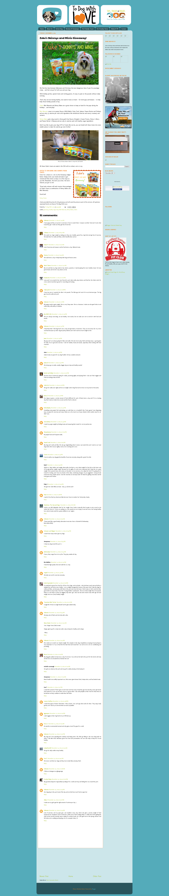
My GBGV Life (47, 314)
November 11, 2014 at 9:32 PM (54, 465)
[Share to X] (72, 207)
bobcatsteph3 (47, 408)
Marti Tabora (47, 265)
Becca (45, 654)
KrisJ (45, 494)
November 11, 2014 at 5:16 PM (55, 395)
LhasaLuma (47, 277)
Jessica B (46, 362)
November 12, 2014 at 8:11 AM (67, 505)
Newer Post (44, 876)
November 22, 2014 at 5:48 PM (60, 701)
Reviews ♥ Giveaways (72, 29)
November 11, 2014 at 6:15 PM (58, 442)
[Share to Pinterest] (75, 207)
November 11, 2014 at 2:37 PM (56, 326)
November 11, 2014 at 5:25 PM (58, 408)
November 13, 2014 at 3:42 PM (55, 572)
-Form (44, 198)
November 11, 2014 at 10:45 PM (55, 484)
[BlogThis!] (70, 207)
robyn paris (47, 290)
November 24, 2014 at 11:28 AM (57, 769)
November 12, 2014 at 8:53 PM (57, 541)
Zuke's (41, 105)
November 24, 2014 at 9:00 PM (56, 800)
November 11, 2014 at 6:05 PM (59, 432)
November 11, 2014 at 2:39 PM (54, 338)
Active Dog (59, 29)
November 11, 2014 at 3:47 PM (56, 362)
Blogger (94, 889)
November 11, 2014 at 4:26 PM (56, 385)
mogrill (46, 572)
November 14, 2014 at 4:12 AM (64, 602)
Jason (45, 338)
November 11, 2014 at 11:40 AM (56, 244)
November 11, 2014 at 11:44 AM (56, 255)
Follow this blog (117, 189)
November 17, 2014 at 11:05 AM (58, 677)
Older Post (97, 876)
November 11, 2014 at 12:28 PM (57, 290)
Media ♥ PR (114, 29)
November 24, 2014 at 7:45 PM (57, 789)
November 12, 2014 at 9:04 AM (57, 519)
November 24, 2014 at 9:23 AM (59, 748)
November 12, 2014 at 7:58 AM (54, 494)
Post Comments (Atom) (52, 880)
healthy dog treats (54, 209)
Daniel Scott (47, 442)
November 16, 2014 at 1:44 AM (55, 654)
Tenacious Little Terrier (50, 602)
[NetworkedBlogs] (117, 187)
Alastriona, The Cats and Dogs (52, 505)
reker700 (46, 385)
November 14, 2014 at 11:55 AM (57, 640)
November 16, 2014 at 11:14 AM (62, 666)
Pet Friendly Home (102, 29)
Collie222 (46, 232)
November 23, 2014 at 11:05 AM (56, 724)
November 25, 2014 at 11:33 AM (57, 810)
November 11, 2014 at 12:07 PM (58, 277)
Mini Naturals (44, 111)
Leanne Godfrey (48, 701)
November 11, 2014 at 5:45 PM (58, 421)
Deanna (46, 255)
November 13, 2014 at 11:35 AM (58, 552)
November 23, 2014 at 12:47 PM (57, 734)
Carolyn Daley (47, 779)
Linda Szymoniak (48, 583)
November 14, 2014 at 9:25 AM (58, 623)
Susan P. (46, 244)
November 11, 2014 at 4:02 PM (61, 373)
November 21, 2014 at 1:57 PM (55, 687)
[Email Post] (65, 207)
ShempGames (47, 432)
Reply (45, 227)
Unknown (46, 220)
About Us (49, 29)
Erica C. (46, 724)
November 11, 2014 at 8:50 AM (56, 232)
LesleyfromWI (47, 748)
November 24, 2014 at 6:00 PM (60, 779)
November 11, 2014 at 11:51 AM (58, 265)
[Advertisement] (70, 862)
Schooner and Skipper (49, 531)
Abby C (46, 800)
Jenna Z (46, 395)
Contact (123, 29)
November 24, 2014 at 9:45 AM (55, 758)
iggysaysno (46, 713)
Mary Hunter (47, 623)
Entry (41, 198)
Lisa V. (45, 758)
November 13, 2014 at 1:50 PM (58, 562)
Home (42, 29)
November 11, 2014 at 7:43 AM (56, 220)
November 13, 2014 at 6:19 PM (60, 583)
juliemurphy (47, 552)
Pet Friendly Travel (87, 29)
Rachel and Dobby (48, 373)
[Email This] (68, 207)
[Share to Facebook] (73, 207)
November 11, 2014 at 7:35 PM (55, 454)
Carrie (45, 454)
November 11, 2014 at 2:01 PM (56, 302)
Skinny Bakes (43, 119)
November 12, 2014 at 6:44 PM (63, 531)
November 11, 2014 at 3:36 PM (54, 352)
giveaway (46, 209)
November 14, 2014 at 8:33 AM (57, 612)
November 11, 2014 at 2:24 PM (59, 314)
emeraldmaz (47, 421)
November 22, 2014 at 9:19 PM (57, 713)
